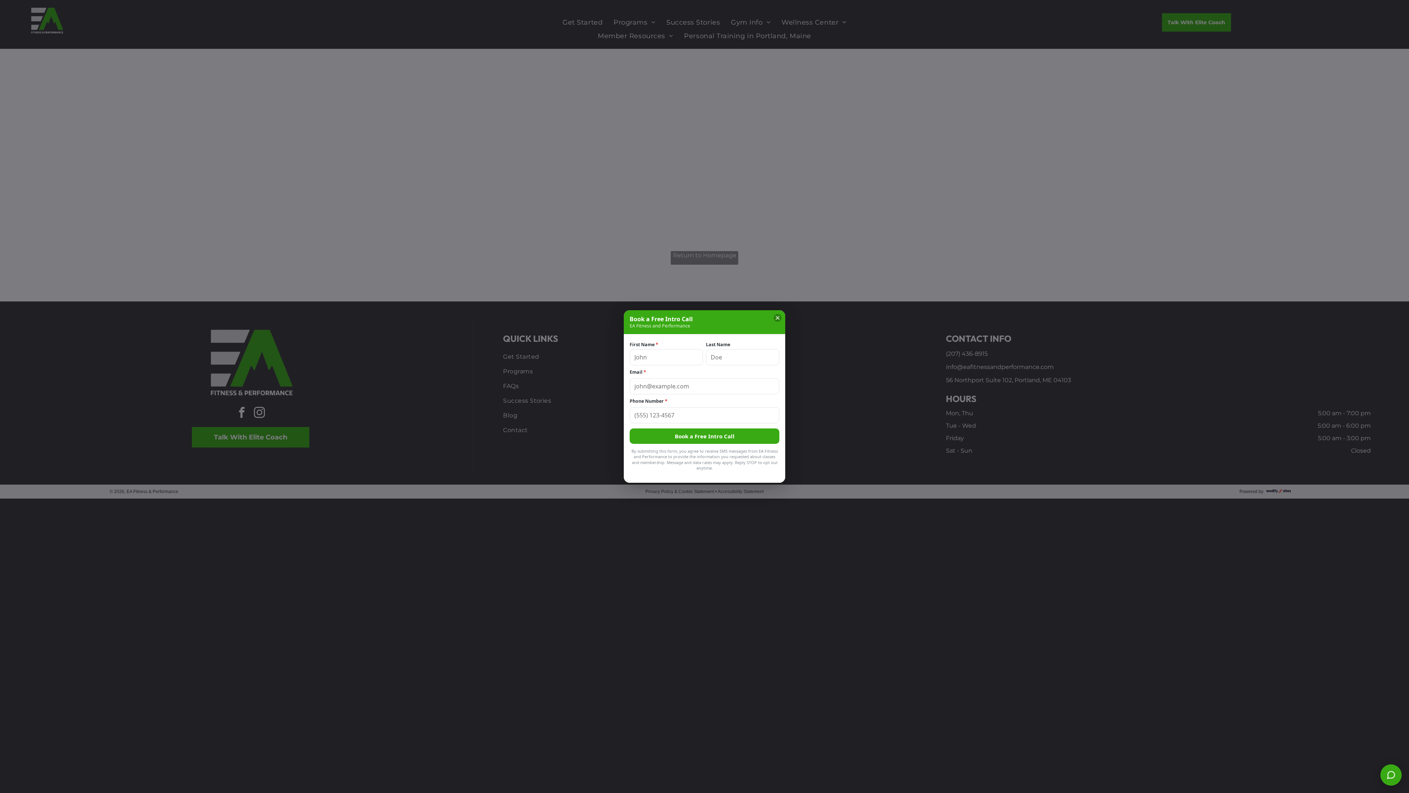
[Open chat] (1391, 775)
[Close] (777, 318)
